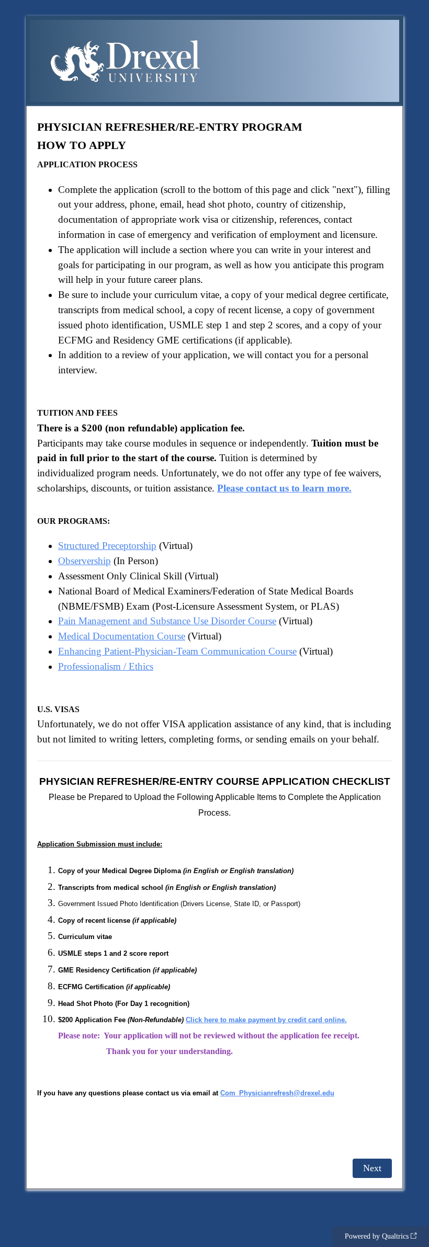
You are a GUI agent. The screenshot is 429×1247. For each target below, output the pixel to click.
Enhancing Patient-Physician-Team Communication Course (177, 651)
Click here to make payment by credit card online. (266, 1020)
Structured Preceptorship (107, 545)
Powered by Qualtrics (377, 1236)
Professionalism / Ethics (105, 666)
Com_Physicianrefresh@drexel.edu (277, 1093)
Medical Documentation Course (121, 636)
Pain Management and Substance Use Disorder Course (167, 620)
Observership (84, 560)
